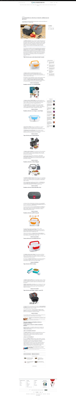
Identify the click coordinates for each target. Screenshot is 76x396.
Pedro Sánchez (28, 384)
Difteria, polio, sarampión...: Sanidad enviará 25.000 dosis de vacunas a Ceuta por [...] (52, 63)
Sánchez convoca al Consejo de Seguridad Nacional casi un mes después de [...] (52, 68)
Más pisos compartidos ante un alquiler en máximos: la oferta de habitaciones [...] (52, 66)
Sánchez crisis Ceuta (21, 0)
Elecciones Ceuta (24, 0)
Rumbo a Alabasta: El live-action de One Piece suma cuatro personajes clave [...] (51, 74)
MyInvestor (34, 0)
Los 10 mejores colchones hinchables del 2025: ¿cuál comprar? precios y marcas (36, 347)
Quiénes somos (35, 384)
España (20, 381)
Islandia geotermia (7, 0)
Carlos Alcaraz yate (15, 0)
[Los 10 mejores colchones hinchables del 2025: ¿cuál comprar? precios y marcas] (25, 348)
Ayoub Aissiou (12, 0)
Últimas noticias (4, 0)
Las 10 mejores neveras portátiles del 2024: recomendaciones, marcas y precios (37, 318)
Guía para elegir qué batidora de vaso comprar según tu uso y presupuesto (30, 362)
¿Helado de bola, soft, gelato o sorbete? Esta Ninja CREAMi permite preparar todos (30, 358)
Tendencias (21, 385)
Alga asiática (32, 0)
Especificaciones (35, 385)
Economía (20, 382)
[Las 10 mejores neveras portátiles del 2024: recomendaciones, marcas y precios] (25, 318)
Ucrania (10, 0)
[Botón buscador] (56, 2)
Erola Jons (27, 0)
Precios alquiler (38, 0)
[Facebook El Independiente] (35, 392)
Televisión (21, 384)
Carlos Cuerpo (18, 0)
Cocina (24, 351)
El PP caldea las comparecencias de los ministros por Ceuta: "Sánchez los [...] (51, 71)
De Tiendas (23, 16)
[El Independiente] (38, 2)
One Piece (36, 0)
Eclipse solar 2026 (28, 381)
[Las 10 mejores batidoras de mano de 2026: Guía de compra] (36, 362)
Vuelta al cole (29, 0)
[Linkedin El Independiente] (40, 392)
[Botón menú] (19, 2)
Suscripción (35, 382)
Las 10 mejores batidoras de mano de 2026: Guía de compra (41, 361)
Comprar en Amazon (34, 185)
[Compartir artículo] (48, 28)
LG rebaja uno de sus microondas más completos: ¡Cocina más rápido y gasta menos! (40, 359)
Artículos (38, 5)
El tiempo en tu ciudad (23, 2)
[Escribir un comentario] (53, 28)
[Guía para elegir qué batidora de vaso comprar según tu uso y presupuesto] (25, 362)
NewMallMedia (50, 25)
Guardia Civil (28, 385)
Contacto (35, 381)
